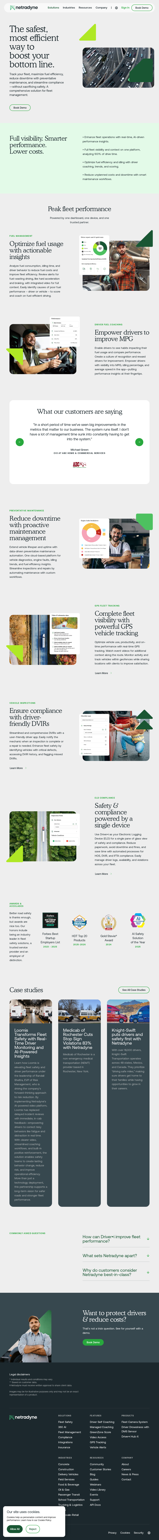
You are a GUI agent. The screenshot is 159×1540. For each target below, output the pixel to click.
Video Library (98, 1489)
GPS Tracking (98, 1442)
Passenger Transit (69, 1494)
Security (139, 1532)
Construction (66, 1469)
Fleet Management (69, 1432)
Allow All (14, 1529)
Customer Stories (100, 1469)
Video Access (98, 1437)
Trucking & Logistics (70, 1504)
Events (94, 1494)
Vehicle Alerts (98, 1447)
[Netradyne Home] (24, 8)
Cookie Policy (44, 1520)
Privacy (112, 1532)
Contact (126, 1479)
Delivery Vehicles (68, 1474)
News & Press (130, 1474)
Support (95, 1499)
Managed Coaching (101, 1427)
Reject (32, 1529)
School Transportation (71, 1499)
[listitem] (116, 1239)
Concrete (63, 1464)
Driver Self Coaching (102, 1422)
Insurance (64, 1447)
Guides (94, 1479)
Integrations (65, 1442)
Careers (126, 1469)
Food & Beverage (68, 1484)
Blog (92, 1474)
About (125, 1464)
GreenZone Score (100, 1432)
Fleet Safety (65, 1422)
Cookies (125, 1532)
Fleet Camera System (135, 1422)
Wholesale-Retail (68, 1514)
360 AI (62, 1427)
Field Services (66, 1479)
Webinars (95, 1484)
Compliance (65, 1437)
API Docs (95, 1504)
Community (97, 1464)
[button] (53, 7)
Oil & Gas (64, 1489)
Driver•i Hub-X (130, 1436)
